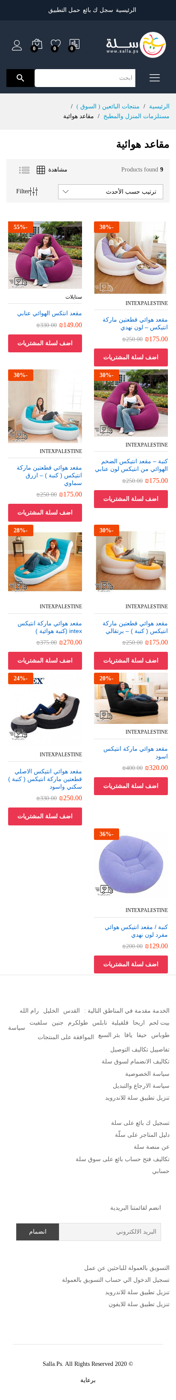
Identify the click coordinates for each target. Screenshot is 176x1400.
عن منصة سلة (152, 1147)
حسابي (161, 1171)
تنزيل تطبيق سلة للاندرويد (137, 1098)
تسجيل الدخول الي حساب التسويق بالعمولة (116, 1280)
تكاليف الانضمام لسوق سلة (136, 1061)
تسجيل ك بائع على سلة (140, 1123)
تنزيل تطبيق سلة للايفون (139, 1304)
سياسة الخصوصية (147, 1074)
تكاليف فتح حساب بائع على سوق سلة (123, 1159)
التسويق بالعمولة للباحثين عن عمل (127, 1268)
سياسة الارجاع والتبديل (141, 1086)
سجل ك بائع (98, 10)
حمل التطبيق (64, 10)
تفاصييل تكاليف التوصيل (140, 1049)
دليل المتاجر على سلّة (142, 1135)
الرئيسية (126, 10)
